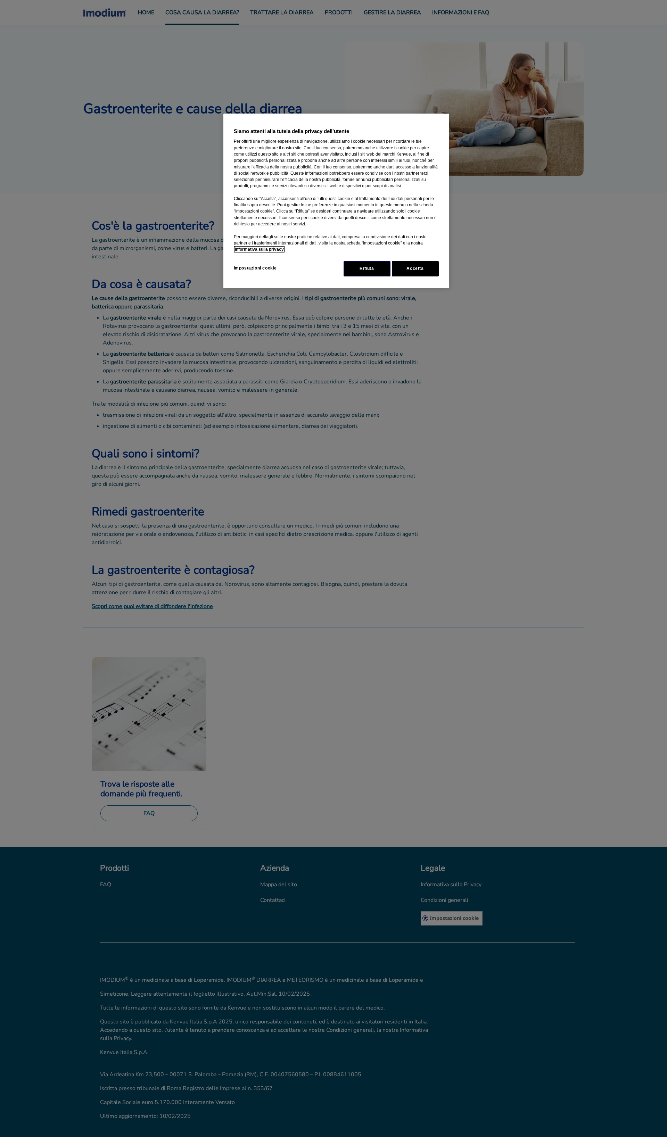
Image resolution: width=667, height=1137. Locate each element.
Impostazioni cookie (255, 268)
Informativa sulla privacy (259, 249)
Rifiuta (367, 268)
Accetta (414, 268)
